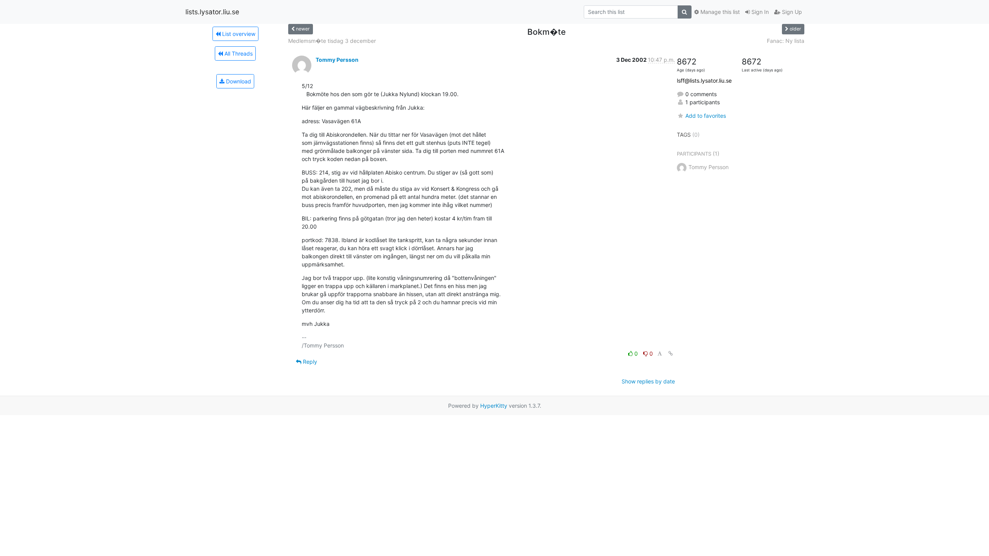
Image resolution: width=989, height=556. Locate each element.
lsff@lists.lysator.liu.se (704, 80)
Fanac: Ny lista (785, 40)
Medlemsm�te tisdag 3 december (332, 40)
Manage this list (719, 11)
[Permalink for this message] (670, 353)
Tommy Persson (337, 59)
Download (237, 81)
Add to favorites (705, 115)
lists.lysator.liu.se (212, 12)
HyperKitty (493, 405)
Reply (309, 361)
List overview (238, 34)
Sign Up (791, 11)
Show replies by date (648, 381)
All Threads (238, 53)
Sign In (759, 11)
